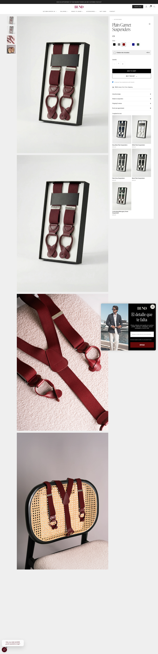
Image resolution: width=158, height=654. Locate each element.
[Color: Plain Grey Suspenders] (119, 44)
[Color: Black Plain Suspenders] (114, 44)
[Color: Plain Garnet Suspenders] (124, 44)
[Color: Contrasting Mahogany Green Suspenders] (138, 44)
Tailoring (63, 11)
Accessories (90, 11)
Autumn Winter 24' (49, 11)
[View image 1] (11, 20)
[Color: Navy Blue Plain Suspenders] (133, 44)
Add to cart (131, 71)
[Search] (154, 6)
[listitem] (79, 2)
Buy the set (131, 76)
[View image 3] (11, 39)
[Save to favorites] (149, 23)
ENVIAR (142, 345)
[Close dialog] (152, 306)
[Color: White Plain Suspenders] (129, 44)
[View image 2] (11, 30)
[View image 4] (11, 49)
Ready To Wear (76, 11)
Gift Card (103, 11)
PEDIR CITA (137, 6)
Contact (112, 11)
